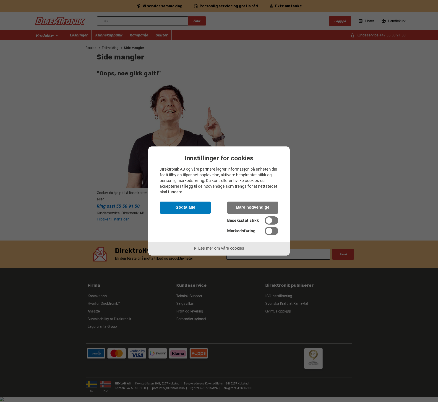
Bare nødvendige (252, 207)
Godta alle (185, 207)
